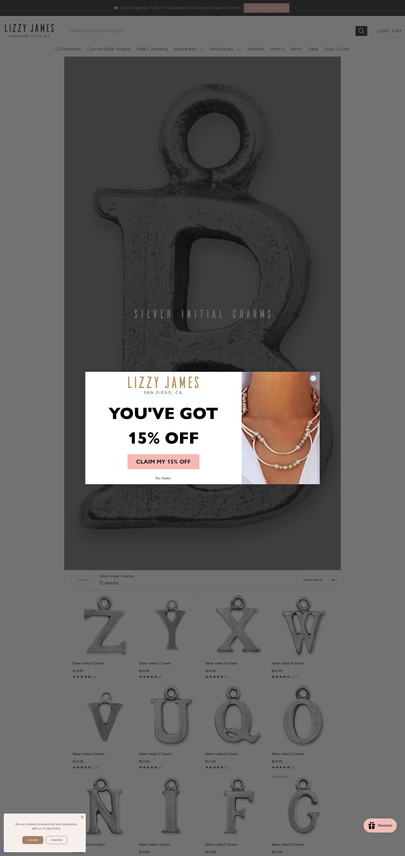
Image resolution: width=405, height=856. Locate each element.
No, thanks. (163, 477)
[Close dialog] (313, 378)
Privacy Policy (51, 828)
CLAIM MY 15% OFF (163, 461)
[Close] (82, 817)
